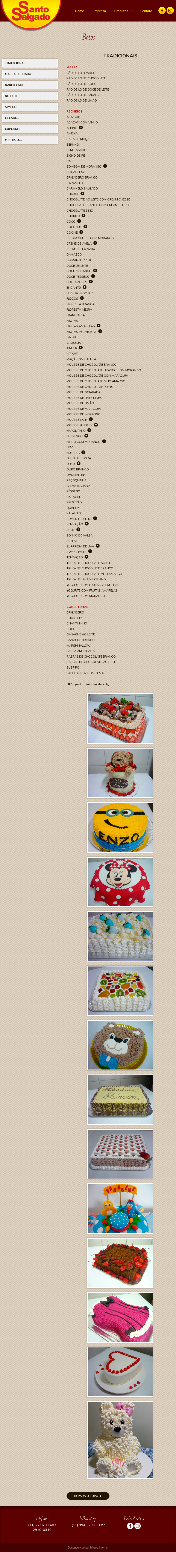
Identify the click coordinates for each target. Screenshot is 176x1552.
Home (79, 11)
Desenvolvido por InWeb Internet (88, 1547)
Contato (146, 11)
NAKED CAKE (14, 85)
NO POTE (11, 96)
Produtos (121, 11)
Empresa (99, 11)
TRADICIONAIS (15, 63)
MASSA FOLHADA (18, 74)
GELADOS (12, 118)
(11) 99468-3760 (86, 1525)
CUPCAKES (13, 129)
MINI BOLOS (13, 140)
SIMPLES (11, 107)
